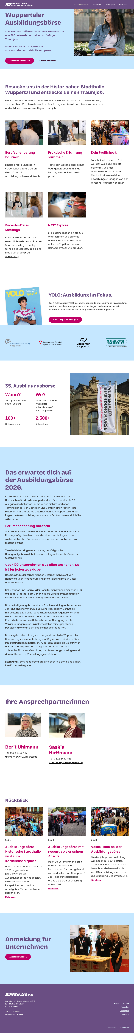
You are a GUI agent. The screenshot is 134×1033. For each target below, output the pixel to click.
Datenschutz (112, 1027)
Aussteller (97, 4)
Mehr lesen (10, 897)
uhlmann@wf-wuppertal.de (21, 756)
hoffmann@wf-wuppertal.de (66, 762)
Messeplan (110, 4)
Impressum (124, 1027)
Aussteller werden (48, 60)
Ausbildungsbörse (81, 4)
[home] (19, 4)
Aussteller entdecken (19, 60)
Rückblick (123, 4)
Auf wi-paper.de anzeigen (65, 319)
